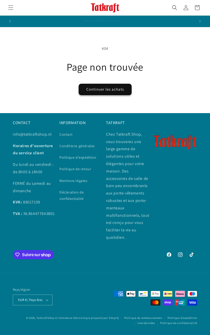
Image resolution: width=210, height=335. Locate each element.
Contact (65, 134)
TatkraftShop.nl (47, 318)
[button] (10, 7)
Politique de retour (75, 169)
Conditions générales (77, 146)
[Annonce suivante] (200, 21)
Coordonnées (146, 323)
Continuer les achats (105, 89)
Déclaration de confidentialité (71, 195)
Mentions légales (73, 180)
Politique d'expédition (77, 157)
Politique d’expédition (182, 318)
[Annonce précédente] (10, 21)
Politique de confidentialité (178, 323)
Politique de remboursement (143, 318)
